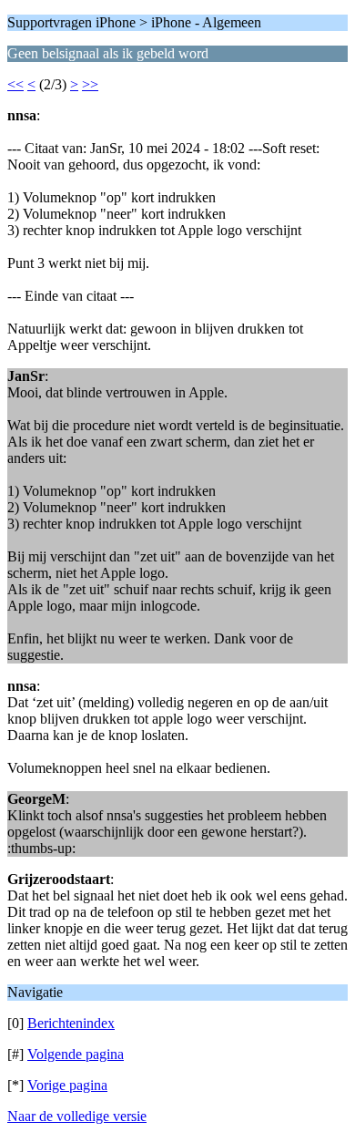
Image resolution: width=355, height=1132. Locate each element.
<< (15, 84)
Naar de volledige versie (77, 1116)
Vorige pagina (67, 1085)
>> (90, 84)
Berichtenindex (71, 1023)
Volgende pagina (75, 1054)
